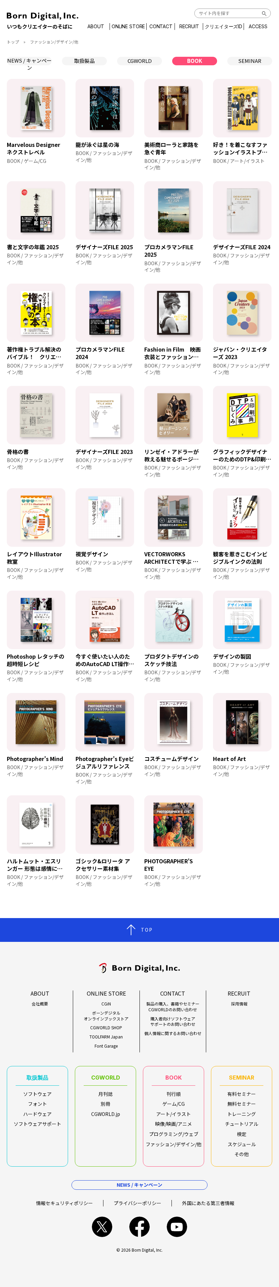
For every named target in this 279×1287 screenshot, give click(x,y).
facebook (139, 1227)
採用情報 (239, 1003)
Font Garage (106, 1046)
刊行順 (173, 1093)
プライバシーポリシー (137, 1203)
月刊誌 (105, 1093)
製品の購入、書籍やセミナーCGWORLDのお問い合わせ (172, 1006)
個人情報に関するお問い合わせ (172, 1033)
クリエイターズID (223, 26)
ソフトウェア (37, 1093)
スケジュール (242, 1144)
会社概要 (40, 1003)
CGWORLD (140, 60)
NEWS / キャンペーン (29, 61)
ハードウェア (37, 1114)
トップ (13, 42)
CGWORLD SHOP (106, 1027)
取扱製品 (84, 60)
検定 (241, 1134)
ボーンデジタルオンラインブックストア (106, 1015)
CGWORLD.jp (105, 1114)
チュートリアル (241, 1123)
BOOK (194, 60)
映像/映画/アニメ (173, 1123)
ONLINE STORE (128, 26)
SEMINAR (249, 60)
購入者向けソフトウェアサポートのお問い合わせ (172, 1021)
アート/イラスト (173, 1114)
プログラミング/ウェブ (173, 1134)
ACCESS (258, 26)
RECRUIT (189, 26)
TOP (147, 929)
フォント (37, 1103)
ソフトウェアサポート (37, 1123)
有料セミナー (241, 1093)
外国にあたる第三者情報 (208, 1203)
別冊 (105, 1103)
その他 (241, 1154)
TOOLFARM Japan (106, 1036)
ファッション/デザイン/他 (173, 1144)
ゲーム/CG (173, 1103)
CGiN (106, 1003)
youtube (177, 1227)
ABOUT (95, 26)
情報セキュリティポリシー (64, 1203)
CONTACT (161, 26)
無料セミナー (241, 1103)
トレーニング (241, 1114)
